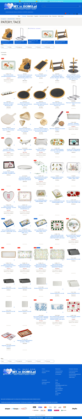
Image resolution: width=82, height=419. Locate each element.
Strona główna (3, 18)
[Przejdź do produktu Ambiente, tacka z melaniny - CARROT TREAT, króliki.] (73, 167)
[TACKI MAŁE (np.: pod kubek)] (34, 28)
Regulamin (44, 372)
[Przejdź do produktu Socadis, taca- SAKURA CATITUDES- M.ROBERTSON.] (8, 165)
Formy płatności (72, 372)
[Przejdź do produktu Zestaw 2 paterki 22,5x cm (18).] (8, 281)
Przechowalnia (58, 374)
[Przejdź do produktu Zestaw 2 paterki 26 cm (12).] (73, 283)
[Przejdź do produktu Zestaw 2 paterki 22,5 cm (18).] (8, 304)
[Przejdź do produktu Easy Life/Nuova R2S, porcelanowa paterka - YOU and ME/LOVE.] (8, 196)
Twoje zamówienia (59, 371)
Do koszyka (6, 70)
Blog (56, 391)
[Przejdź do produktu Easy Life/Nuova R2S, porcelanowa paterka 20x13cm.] (8, 65)
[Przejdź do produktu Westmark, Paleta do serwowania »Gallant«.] (57, 119)
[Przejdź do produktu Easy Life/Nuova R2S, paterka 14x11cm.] (73, 306)
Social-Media (58, 393)
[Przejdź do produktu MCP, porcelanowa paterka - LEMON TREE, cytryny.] (41, 223)
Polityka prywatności (46, 382)
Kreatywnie (57, 383)
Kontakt (56, 394)
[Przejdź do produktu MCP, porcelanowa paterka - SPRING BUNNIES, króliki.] (41, 193)
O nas (56, 382)
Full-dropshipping (58, 390)
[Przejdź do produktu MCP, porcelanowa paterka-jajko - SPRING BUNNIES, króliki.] (57, 194)
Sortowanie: (3, 52)
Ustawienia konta (58, 372)
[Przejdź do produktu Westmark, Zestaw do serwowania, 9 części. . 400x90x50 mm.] (8, 93)
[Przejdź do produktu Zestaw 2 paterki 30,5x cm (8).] (73, 252)
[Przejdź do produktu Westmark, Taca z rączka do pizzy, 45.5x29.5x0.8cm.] (8, 119)
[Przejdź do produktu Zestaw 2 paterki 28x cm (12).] (24, 281)
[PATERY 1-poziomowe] (48, 34)
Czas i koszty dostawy (73, 371)
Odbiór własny (72, 377)
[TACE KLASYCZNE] (7, 34)
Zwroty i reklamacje (46, 371)
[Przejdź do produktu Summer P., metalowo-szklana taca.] (24, 142)
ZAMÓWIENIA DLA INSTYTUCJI (61, 385)
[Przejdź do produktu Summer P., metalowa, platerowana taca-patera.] (73, 116)
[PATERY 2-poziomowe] (61, 34)
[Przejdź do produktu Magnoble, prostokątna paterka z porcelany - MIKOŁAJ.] (24, 333)
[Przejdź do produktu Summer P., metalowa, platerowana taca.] (41, 142)
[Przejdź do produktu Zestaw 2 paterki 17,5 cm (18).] (24, 304)
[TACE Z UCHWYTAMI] (20, 34)
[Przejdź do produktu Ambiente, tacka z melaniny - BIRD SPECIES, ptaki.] (57, 167)
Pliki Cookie (44, 383)
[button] (80, 6)
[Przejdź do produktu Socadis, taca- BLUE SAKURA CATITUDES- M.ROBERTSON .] (73, 142)
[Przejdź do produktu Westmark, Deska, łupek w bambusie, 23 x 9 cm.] (41, 65)
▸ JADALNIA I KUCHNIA (11, 18)
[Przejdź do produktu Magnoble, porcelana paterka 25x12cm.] (8, 335)
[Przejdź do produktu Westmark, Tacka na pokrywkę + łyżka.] (73, 93)
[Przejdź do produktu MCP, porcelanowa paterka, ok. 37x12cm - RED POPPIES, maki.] (73, 194)
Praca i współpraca (59, 388)
